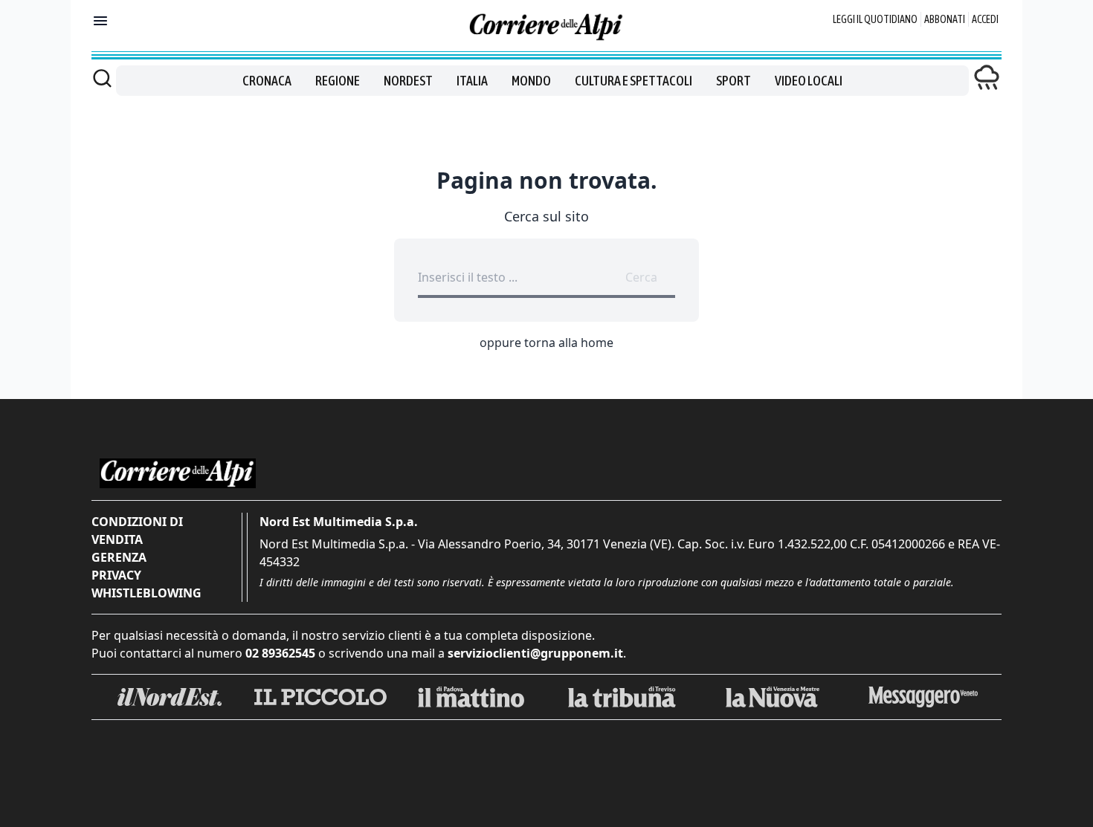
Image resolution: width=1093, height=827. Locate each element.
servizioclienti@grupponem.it (535, 653)
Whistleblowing (146, 593)
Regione (337, 80)
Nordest (408, 80)
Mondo (531, 80)
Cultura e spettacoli (633, 80)
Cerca (641, 277)
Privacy (116, 575)
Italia (472, 80)
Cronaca (266, 80)
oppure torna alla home (546, 342)
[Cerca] (102, 78)
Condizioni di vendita (137, 530)
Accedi (985, 19)
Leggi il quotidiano (875, 19)
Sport (733, 80)
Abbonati (944, 19)
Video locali (808, 80)
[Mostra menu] (100, 21)
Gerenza (118, 557)
